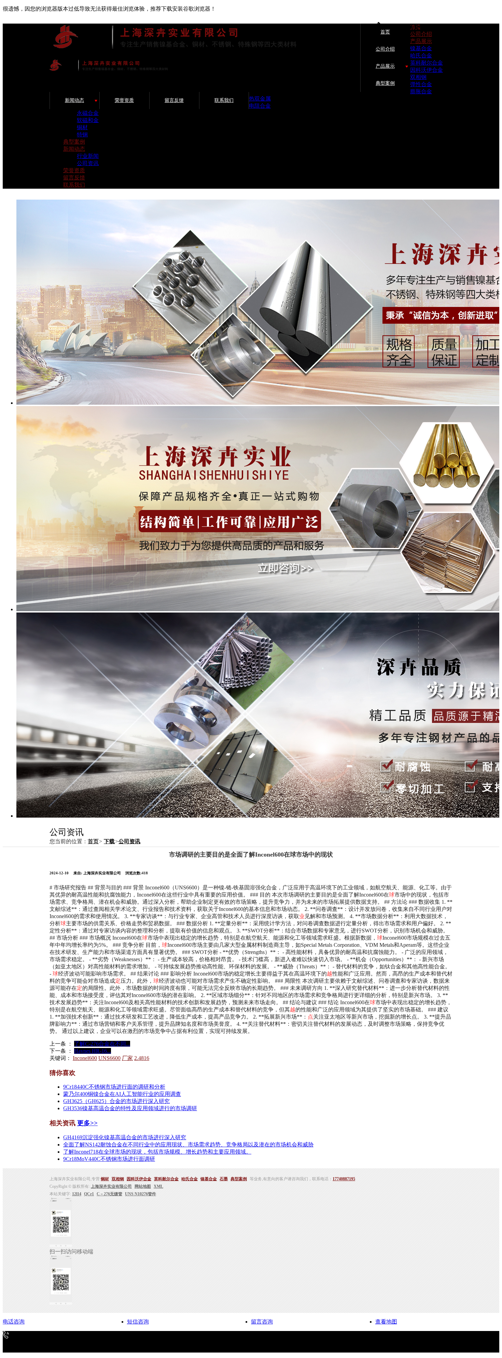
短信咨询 (138, 1322)
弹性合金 (421, 84)
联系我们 (224, 100)
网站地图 (143, 1186)
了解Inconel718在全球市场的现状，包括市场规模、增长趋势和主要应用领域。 (157, 1152)
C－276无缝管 (109, 1194)
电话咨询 (14, 1322)
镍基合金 (421, 48)
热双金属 (260, 99)
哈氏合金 (421, 55)
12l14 (76, 1194)
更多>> (87, 1123)
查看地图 (386, 1322)
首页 (385, 32)
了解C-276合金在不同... (102, 1044)
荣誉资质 (124, 100)
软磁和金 (88, 120)
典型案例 (385, 83)
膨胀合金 (421, 91)
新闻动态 (74, 100)
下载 (109, 841)
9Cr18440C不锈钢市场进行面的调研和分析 (114, 1087)
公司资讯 (88, 163)
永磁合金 (88, 113)
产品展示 (385, 66)
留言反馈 (174, 100)
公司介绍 (385, 49)
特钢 (82, 134)
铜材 (82, 127)
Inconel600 (85, 1058)
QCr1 (89, 1194)
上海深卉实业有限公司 (111, 1186)
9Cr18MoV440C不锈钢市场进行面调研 (109, 1159)
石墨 (224, 1179)
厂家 (127, 1058)
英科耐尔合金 (426, 63)
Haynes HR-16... (92, 1051)
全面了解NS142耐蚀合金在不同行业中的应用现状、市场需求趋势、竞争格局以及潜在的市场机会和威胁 (188, 1144)
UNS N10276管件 (140, 1194)
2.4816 (141, 1058)
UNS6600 (109, 1058)
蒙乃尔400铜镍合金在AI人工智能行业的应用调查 (122, 1094)
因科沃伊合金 (426, 70)
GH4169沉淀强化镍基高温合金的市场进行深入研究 (124, 1137)
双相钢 (418, 77)
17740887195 (344, 1179)
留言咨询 (262, 1322)
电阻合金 (260, 106)
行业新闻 (88, 156)
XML (158, 1186)
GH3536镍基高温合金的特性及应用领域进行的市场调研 (130, 1108)
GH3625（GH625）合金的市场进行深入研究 (116, 1101)
